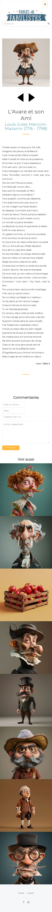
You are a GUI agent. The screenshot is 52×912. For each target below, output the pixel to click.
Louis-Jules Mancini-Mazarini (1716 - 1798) (26, 126)
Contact (30, 893)
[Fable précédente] (20, 97)
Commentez (10, 448)
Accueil (21, 893)
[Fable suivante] (31, 97)
